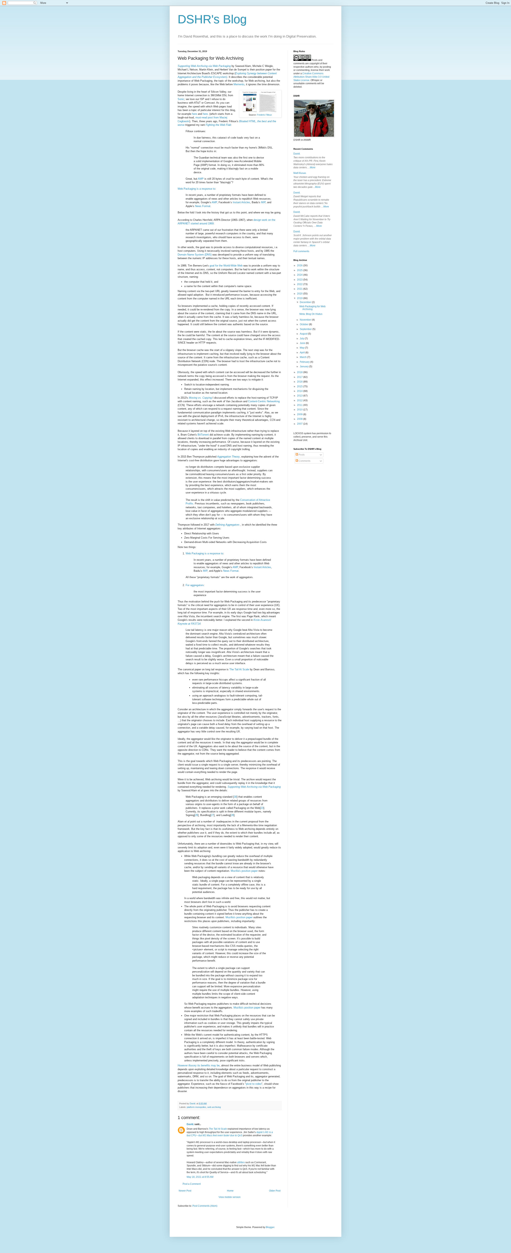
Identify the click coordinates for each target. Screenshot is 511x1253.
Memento (239, 84)
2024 (300, 274)
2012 (300, 400)
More (312, 167)
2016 (300, 381)
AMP (201, 178)
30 (235, 796)
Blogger (270, 1227)
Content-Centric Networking (264, 401)
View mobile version (230, 1197)
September (306, 329)
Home (230, 1190)
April (302, 352)
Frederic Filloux (264, 115)
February (305, 362)
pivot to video (253, 1083)
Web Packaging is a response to (196, 188)
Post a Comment (192, 1184)
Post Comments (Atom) (204, 1205)
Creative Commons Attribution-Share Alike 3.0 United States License (311, 77)
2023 (300, 279)
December (306, 302)
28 (232, 815)
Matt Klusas (299, 173)
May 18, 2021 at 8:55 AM (200, 1177)
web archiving (214, 1107)
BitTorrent (203, 434)
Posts (301, 454)
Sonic (181, 99)
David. (190, 1124)
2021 (300, 288)
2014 (300, 391)
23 (262, 807)
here (194, 113)
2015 (300, 386)
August (304, 333)
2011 (300, 405)
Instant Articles (241, 202)
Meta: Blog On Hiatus (310, 314)
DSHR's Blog (212, 19)
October (304, 324)
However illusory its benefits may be (199, 1065)
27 (212, 815)
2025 (300, 270)
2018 (300, 372)
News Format (202, 206)
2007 (300, 423)
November (306, 319)
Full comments (301, 251)
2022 (300, 284)
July (302, 338)
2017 (300, 377)
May (302, 347)
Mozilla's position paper (244, 870)
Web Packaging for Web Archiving (312, 308)
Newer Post (185, 1190)
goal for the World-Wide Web (226, 265)
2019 (300, 298)
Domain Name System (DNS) (195, 254)
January (304, 366)
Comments (304, 461)
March (303, 357)
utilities (241, 1162)
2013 (300, 395)
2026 (300, 265)
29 (196, 815)
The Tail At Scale (239, 669)
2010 (300, 409)
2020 (300, 293)
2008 (300, 419)
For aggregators (195, 585)
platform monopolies (196, 1107)
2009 (300, 414)
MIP (263, 202)
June (303, 343)
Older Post (274, 1190)
